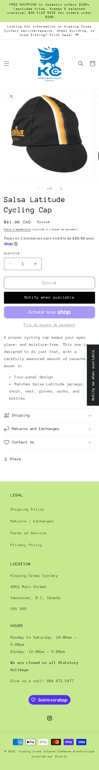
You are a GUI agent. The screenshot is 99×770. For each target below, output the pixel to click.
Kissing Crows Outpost (37, 751)
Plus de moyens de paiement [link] (49, 325)
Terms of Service (29, 533)
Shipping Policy (28, 509)
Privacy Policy (26, 545)
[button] (6, 63)
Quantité (12, 253)
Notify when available (49, 297)
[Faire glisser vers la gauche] (38, 188)
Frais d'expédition (17, 229)
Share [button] (15, 459)
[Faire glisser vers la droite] (61, 188)
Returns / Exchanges (32, 521)
